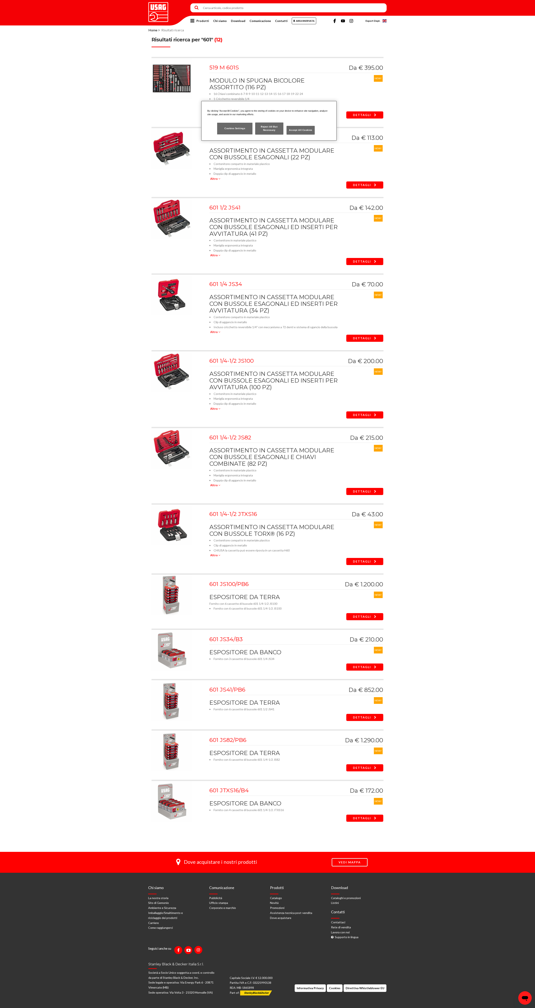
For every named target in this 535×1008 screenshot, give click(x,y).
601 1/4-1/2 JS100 (231, 360)
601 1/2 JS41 (225, 207)
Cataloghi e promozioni (346, 898)
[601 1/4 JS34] (171, 294)
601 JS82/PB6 (227, 739)
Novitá (274, 903)
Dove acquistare (280, 918)
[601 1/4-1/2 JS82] (171, 448)
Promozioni (277, 908)
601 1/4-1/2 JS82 (230, 437)
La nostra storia (158, 898)
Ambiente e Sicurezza (162, 908)
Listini (335, 903)
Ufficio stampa (218, 903)
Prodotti (202, 21)
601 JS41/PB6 (227, 689)
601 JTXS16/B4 (229, 790)
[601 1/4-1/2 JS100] (171, 371)
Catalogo (276, 898)
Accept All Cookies (300, 130)
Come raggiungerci (160, 927)
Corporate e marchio (222, 908)
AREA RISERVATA (305, 20)
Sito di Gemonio (158, 903)
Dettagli (362, 115)
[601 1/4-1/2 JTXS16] (171, 524)
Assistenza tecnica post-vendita (291, 913)
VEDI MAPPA (350, 862)
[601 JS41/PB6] (171, 700)
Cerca (197, 7)
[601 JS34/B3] (171, 650)
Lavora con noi (340, 932)
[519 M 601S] (171, 78)
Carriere (153, 923)
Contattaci (338, 922)
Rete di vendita (341, 927)
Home (152, 30)
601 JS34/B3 (226, 639)
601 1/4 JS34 (225, 284)
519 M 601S (224, 67)
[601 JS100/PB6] (171, 594)
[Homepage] (158, 10)
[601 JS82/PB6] (171, 750)
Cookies (334, 988)
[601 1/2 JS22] (171, 148)
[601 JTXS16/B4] (171, 801)
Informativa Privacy (310, 988)
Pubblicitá (215, 898)
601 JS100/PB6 (229, 584)
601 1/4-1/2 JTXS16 (233, 513)
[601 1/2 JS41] (171, 218)
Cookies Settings (234, 128)
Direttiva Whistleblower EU (365, 988)
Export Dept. (373, 20)
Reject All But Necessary (269, 128)
